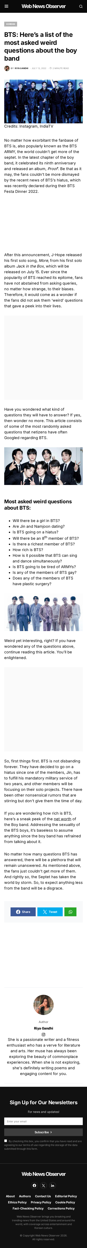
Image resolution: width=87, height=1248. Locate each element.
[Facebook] (34, 1185)
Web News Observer (43, 6)
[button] (6, 6)
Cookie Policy (65, 1202)
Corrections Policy (61, 1208)
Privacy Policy (41, 1202)
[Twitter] (43, 1185)
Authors (25, 1196)
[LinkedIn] (52, 1185)
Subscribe (42, 1132)
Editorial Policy (66, 1196)
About (10, 1196)
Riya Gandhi (43, 1028)
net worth (62, 819)
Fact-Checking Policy (28, 1208)
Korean (10, 24)
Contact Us (43, 1196)
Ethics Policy (17, 1202)
